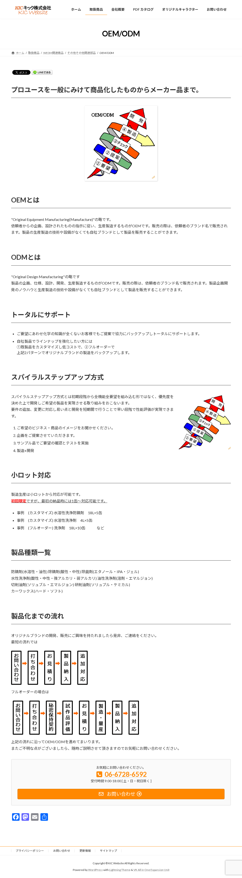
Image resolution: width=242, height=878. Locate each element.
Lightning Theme (119, 870)
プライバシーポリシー (30, 850)
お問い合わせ (61, 850)
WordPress (95, 870)
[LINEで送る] (42, 72)
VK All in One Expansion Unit (151, 870)
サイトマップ (108, 850)
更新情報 (85, 850)
